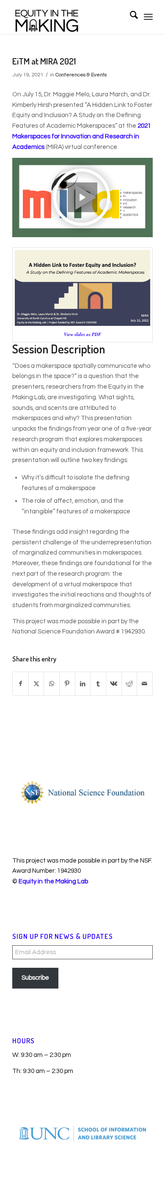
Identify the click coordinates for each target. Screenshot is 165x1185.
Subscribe (35, 978)
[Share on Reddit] (129, 684)
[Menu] (148, 17)
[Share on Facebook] (20, 684)
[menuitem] (129, 17)
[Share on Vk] (113, 684)
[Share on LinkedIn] (83, 684)
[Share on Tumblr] (98, 684)
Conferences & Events (81, 75)
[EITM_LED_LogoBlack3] (68, 17)
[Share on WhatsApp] (51, 684)
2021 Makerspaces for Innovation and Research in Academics (81, 136)
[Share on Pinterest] (67, 684)
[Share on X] (36, 684)
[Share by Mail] (144, 684)
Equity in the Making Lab (53, 881)
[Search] (129, 17)
